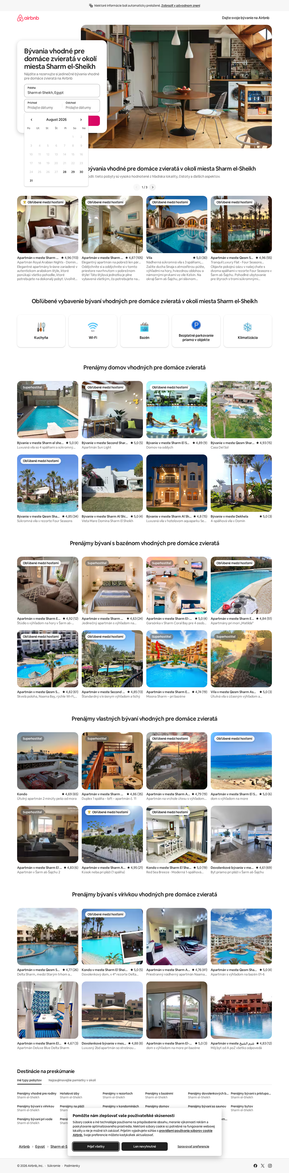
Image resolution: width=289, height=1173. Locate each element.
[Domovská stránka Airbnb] (28, 18)
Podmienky (72, 1166)
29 (73, 172)
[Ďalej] (152, 187)
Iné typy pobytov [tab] (29, 1080)
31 (31, 181)
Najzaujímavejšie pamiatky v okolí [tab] (72, 1080)
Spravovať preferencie (193, 1146)
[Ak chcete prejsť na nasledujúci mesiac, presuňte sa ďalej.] (81, 119)
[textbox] (43, 107)
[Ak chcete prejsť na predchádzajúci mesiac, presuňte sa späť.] (31, 119)
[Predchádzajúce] (136, 187)
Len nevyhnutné (144, 1146)
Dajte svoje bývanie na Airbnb (245, 18)
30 (81, 172)
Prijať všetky (95, 1146)
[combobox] (62, 92)
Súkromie (53, 1166)
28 (64, 172)
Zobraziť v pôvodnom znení (180, 5)
